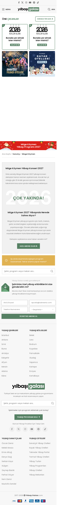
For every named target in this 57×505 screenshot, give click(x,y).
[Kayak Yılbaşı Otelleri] (42, 64)
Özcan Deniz (7, 443)
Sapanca (33, 362)
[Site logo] (28, 9)
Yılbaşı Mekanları (36, 474)
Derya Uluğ (7, 457)
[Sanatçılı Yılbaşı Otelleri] (15, 64)
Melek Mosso (7, 447)
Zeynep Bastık (8, 470)
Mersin (5, 366)
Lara (31, 339)
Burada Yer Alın (44, 19)
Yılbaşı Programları (37, 465)
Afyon (4, 362)
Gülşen (5, 465)
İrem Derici (7, 479)
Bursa (4, 348)
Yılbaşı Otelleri (35, 470)
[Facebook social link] (19, 3)
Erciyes (32, 371)
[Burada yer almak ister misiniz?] (15, 37)
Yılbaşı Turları (35, 461)
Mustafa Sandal (9, 483)
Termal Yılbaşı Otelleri (39, 457)
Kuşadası (33, 348)
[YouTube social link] (30, 3)
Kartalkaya (34, 375)
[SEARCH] (52, 271)
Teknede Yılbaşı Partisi (39, 452)
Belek (31, 335)
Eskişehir (5, 357)
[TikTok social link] (38, 3)
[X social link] (22, 3)
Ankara (5, 339)
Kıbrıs (4, 375)
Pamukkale (34, 353)
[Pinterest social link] (34, 3)
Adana (5, 371)
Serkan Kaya (7, 461)
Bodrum (33, 344)
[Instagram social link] (26, 3)
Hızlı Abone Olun (28, 246)
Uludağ (32, 357)
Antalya (5, 353)
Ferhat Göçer (8, 474)
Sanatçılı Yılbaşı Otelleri (39, 443)
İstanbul (5, 335)
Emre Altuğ (7, 452)
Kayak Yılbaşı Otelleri (38, 447)
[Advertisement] (28, 110)
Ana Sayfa (6, 154)
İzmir (4, 344)
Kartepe (33, 366)
